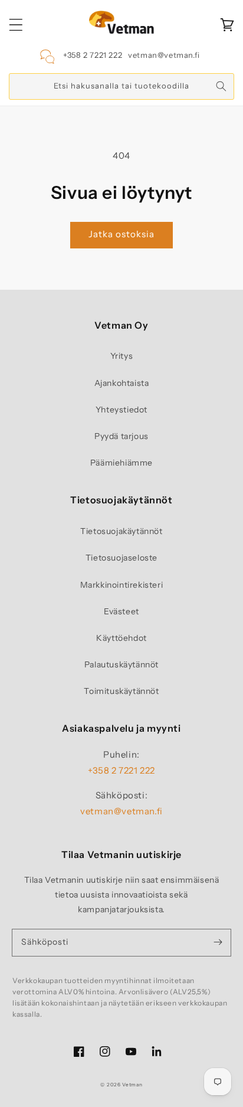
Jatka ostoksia (121, 234)
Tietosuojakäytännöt (121, 531)
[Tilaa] (218, 942)
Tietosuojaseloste (121, 557)
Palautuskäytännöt (121, 664)
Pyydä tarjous (121, 436)
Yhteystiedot (121, 409)
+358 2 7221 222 (92, 55)
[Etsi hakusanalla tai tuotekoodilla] (221, 86)
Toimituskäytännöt (121, 691)
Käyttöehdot (121, 638)
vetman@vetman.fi (164, 55)
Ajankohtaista (121, 383)
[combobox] (121, 86)
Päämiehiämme (121, 462)
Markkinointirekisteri (121, 584)
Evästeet (121, 611)
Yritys (121, 356)
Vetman (132, 1085)
